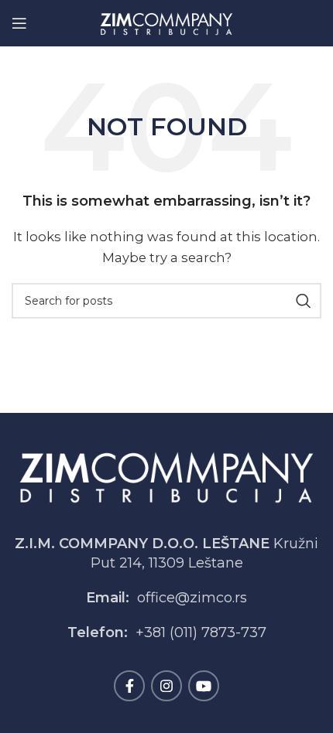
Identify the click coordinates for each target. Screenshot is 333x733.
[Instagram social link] (166, 685)
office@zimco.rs (192, 597)
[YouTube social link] (203, 685)
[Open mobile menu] (19, 23)
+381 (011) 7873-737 (201, 632)
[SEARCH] (303, 301)
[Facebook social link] (129, 685)
